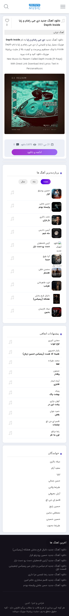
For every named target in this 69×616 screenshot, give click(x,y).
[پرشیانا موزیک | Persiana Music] (34, 7)
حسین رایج (54, 506)
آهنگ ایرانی (58, 32)
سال (23, 182)
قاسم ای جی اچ (53, 500)
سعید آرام (55, 468)
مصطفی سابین (53, 513)
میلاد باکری (55, 462)
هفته (45, 182)
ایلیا (58, 474)
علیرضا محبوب (53, 525)
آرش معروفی (54, 493)
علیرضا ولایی (54, 487)
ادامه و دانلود (34, 152)
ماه (34, 182)
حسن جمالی (54, 481)
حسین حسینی (53, 519)
